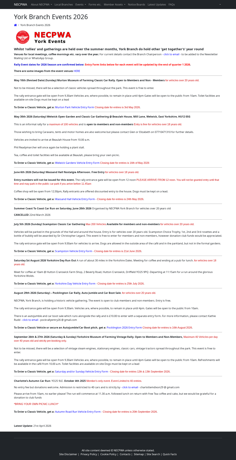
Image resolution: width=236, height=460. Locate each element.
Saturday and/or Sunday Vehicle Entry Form (81, 371)
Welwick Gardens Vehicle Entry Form (77, 163)
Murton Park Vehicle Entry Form (74, 107)
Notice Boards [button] (136, 4)
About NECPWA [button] (40, 4)
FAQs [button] (172, 4)
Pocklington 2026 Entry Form (124, 327)
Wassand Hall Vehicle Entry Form (75, 199)
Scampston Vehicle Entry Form (73, 251)
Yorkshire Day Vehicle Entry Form (75, 283)
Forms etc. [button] (95, 4)
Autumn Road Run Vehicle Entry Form (78, 411)
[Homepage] (15, 25)
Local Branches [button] (64, 4)
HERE (77, 71)
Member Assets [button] (113, 4)
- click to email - (171, 54)
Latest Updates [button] (157, 4)
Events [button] (79, 4)
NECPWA (20, 4)
